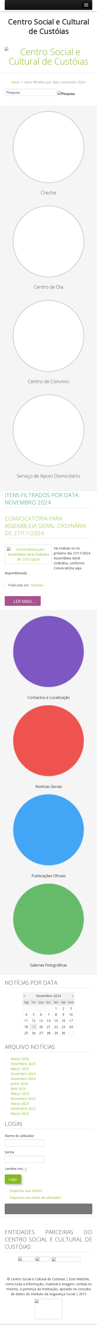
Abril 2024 (18, 1088)
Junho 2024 (19, 1083)
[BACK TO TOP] (48, 1209)
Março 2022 (19, 1113)
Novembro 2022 (23, 1108)
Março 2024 (19, 1093)
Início (15, 82)
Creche (48, 192)
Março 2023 (19, 1103)
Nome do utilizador (19, 1135)
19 (34, 1027)
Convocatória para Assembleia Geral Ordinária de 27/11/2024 (45, 525)
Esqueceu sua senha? (26, 1190)
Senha (9, 1152)
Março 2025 (19, 1068)
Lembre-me (14, 1168)
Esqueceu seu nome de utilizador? (35, 1197)
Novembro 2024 (23, 1078)
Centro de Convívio (48, 381)
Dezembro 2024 (22, 1073)
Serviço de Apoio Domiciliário (48, 475)
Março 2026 (19, 1058)
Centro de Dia (48, 286)
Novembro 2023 (23, 1098)
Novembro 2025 (23, 1063)
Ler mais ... (24, 601)
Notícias (37, 585)
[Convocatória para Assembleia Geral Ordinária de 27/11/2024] (28, 554)
